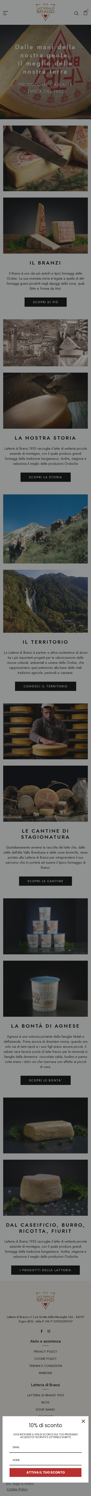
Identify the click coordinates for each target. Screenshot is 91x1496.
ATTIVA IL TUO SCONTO (45, 1472)
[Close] (83, 1421)
